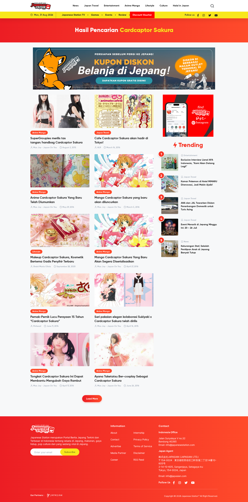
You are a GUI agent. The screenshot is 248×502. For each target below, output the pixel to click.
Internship (138, 432)
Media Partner (118, 452)
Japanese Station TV (73, 15)
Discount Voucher (142, 15)
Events (108, 15)
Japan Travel (91, 6)
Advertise (116, 446)
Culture (164, 6)
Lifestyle (149, 6)
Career (114, 459)
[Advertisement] (188, 285)
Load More (92, 399)
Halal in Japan (181, 6)
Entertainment (111, 6)
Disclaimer (139, 452)
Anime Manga (132, 6)
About (114, 432)
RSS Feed (138, 459)
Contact (115, 439)
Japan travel (103, 133)
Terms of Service (142, 446)
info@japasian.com (176, 476)
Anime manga (39, 133)
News (76, 6)
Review (122, 15)
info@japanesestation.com (180, 444)
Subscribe (69, 452)
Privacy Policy (141, 439)
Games (95, 15)
